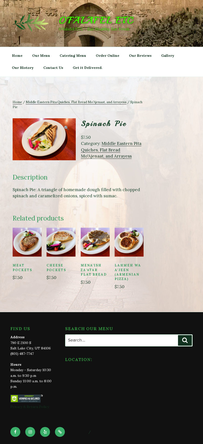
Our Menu (41, 55)
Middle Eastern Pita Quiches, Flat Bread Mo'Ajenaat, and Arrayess (76, 102)
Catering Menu (73, 55)
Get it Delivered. (87, 67)
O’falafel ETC (96, 20)
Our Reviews (140, 55)
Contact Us (53, 67)
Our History (23, 67)
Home (17, 55)
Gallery (167, 55)
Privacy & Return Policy (29, 406)
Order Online (107, 55)
